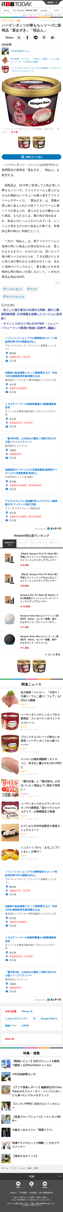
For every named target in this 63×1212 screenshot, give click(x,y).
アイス (33, 289)
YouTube (44, 1187)
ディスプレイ (39, 542)
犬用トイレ (53, 542)
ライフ (56, 10)
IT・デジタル (19, 10)
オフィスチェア (24, 543)
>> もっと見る (52, 654)
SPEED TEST (31, 10)
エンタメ (44, 10)
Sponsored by (40, 528)
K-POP (25, 1025)
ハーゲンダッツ (14, 289)
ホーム (6, 10)
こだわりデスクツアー (16, 1018)
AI (34, 1018)
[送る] (35, 37)
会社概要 (32, 1192)
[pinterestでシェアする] (44, 37)
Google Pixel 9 (49, 1018)
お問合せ (13, 1192)
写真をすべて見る (33, 157)
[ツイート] (19, 37)
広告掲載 (23, 1192)
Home (18, 1187)
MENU (50, 2)
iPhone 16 (27, 1011)
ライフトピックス (15, 296)
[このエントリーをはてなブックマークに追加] (52, 37)
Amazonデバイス (9, 543)
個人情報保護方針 (46, 1192)
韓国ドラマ (11, 1025)
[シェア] (27, 37)
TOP (31, 1176)
